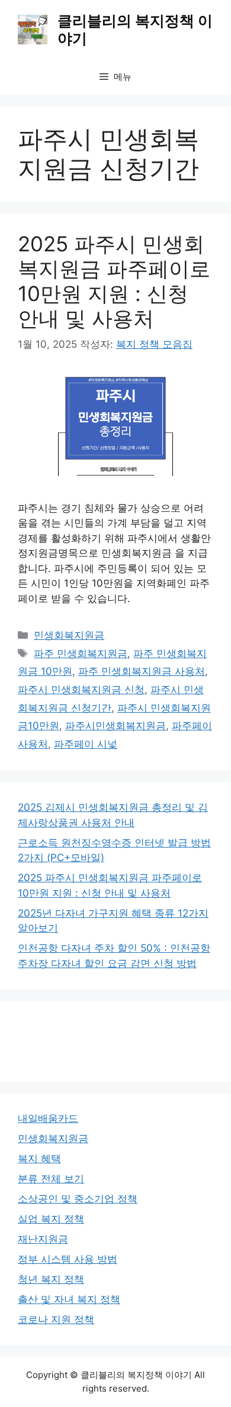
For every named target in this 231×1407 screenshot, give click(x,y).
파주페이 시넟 (85, 744)
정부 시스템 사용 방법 (67, 1259)
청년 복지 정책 (51, 1279)
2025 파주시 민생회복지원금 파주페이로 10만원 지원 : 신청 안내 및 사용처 (114, 281)
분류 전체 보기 (51, 1179)
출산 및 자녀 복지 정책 (69, 1299)
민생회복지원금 (69, 635)
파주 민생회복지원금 (80, 653)
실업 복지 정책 (51, 1219)
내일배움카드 (48, 1118)
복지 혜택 (39, 1159)
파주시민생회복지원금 (115, 726)
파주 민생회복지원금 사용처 (141, 671)
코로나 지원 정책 (56, 1319)
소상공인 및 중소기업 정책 (77, 1199)
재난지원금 (43, 1239)
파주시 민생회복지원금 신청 (81, 690)
